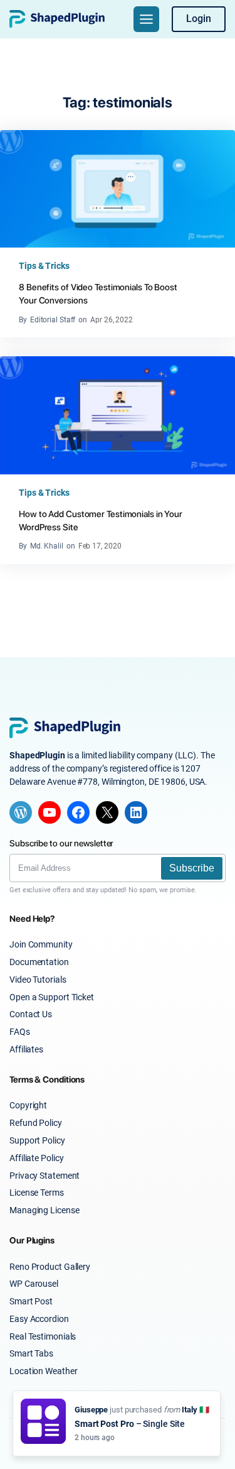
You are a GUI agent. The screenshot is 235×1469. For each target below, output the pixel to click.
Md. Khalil (46, 546)
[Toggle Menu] (146, 19)
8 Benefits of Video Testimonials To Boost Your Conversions (98, 293)
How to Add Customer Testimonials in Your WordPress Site (100, 520)
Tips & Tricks (44, 266)
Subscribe (191, 868)
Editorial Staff (53, 319)
